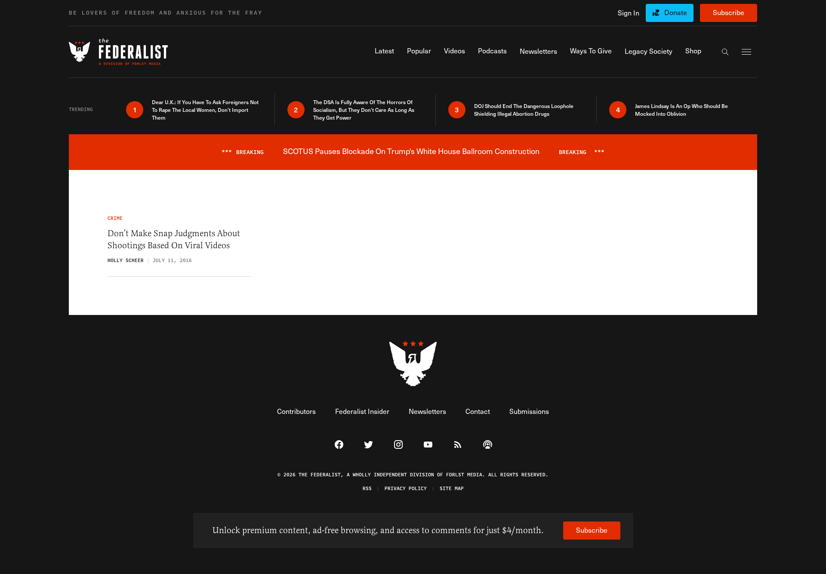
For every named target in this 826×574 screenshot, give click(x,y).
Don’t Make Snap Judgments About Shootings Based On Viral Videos (174, 239)
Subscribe (728, 12)
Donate (675, 12)
